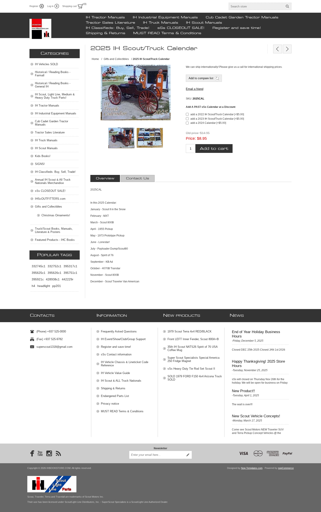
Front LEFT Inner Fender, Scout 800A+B (193, 339)
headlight (43, 286)
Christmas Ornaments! (55, 215)
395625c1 (38, 272)
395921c (38, 279)
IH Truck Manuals (160, 22)
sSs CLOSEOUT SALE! (181, 28)
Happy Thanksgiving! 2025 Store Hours (258, 363)
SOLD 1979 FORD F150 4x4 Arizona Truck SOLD (194, 378)
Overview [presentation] (105, 178)
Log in (50, 6)
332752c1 (54, 266)
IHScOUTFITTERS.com (50, 198)
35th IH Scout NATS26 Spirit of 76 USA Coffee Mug (192, 348)
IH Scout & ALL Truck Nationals (121, 380)
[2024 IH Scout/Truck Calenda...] (277, 49)
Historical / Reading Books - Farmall (52, 73)
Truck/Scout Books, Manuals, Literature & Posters (54, 230)
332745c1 (38, 266)
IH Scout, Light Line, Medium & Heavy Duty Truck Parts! (55, 96)
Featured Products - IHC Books (55, 239)
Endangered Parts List (115, 396)
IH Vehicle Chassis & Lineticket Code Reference (124, 363)
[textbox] (256, 6)
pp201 (56, 286)
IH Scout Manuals (204, 22)
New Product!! (243, 391)
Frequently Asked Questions (119, 331)
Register (33, 6)
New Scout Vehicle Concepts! (256, 416)
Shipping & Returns (105, 33)
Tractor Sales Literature (110, 22)
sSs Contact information (116, 354)
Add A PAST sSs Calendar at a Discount (210, 106)
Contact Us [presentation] (137, 178)
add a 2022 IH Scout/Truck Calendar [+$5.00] (217, 114)
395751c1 (70, 272)
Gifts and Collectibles (48, 206)
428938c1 (53, 279)
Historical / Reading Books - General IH (52, 85)
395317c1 (70, 266)
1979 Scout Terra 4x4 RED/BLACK (189, 331)
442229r (67, 279)
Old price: (192, 133)
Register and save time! (236, 28)
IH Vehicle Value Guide (115, 373)
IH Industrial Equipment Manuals (165, 17)
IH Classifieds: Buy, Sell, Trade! (118, 28)
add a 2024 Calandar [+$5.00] (208, 122)
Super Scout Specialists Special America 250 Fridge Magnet (193, 359)
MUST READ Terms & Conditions (167, 33)
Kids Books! (42, 156)
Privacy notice (110, 403)
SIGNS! (40, 164)
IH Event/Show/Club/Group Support (123, 339)
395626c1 (54, 272)
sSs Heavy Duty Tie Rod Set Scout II (191, 368)
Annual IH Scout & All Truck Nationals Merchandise (53, 181)
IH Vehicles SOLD (46, 64)
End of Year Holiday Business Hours (256, 334)
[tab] (105, 178)
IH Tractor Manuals (105, 17)
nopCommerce (286, 468)
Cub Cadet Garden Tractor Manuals (242, 17)
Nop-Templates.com (251, 468)
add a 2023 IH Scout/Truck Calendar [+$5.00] (217, 118)
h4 (33, 286)
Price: (191, 138)
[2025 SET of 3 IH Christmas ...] (287, 49)
